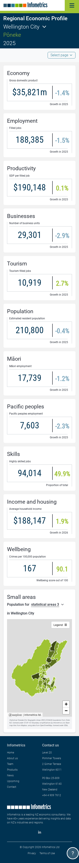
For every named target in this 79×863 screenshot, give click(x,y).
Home (10, 752)
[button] (66, 704)
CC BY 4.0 (27, 723)
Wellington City (21, 27)
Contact (11, 786)
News (10, 775)
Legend (58, 625)
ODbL (66, 725)
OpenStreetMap (46, 725)
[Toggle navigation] (72, 5)
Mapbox (15, 715)
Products (12, 769)
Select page (59, 55)
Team (10, 764)
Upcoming (13, 781)
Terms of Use (47, 853)
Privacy (32, 853)
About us (12, 758)
